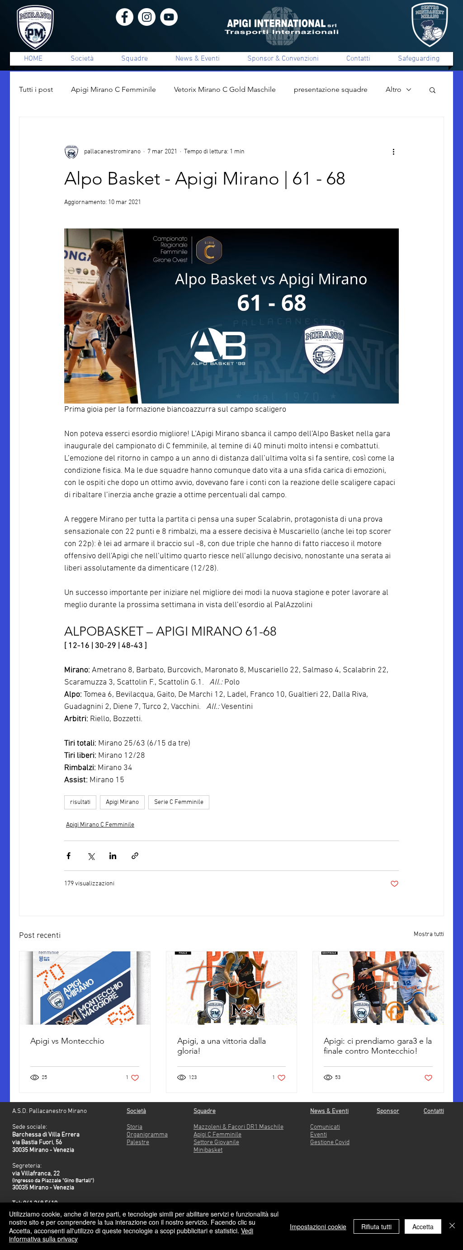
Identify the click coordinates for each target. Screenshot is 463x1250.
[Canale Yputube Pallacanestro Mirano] (169, 17)
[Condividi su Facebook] (68, 855)
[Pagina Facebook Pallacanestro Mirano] (124, 17)
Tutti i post (36, 89)
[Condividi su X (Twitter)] (90, 855)
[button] (432, 89)
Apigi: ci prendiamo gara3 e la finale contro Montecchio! (378, 1046)
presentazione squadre (331, 89)
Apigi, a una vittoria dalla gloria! (221, 1046)
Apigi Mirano (122, 802)
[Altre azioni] (393, 151)
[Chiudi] (452, 1226)
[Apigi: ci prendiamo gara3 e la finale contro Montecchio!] (378, 988)
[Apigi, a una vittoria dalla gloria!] (231, 988)
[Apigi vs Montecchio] (84, 988)
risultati (80, 802)
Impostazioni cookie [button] (318, 1226)
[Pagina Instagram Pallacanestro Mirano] (147, 17)
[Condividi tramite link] (135, 855)
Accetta (423, 1226)
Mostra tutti (429, 934)
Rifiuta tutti (376, 1226)
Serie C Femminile (178, 802)
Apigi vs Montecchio (67, 1041)
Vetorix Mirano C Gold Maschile (225, 89)
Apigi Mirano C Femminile (113, 89)
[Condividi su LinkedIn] (113, 855)
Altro (394, 89)
